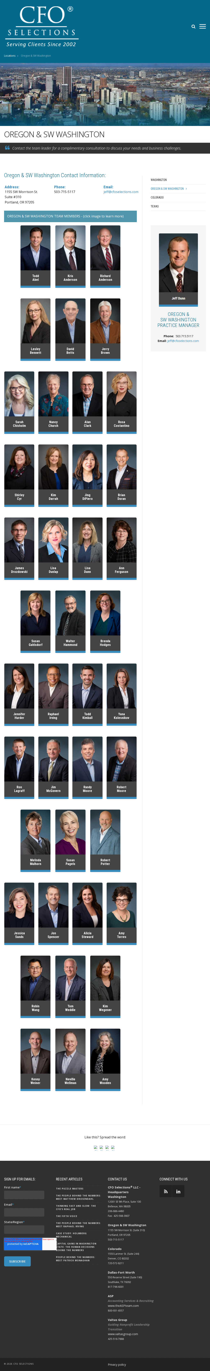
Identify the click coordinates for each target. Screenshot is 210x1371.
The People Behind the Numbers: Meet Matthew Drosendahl (78, 1197)
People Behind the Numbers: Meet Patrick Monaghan (75, 1259)
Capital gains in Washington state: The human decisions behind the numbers (76, 1247)
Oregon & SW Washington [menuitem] (167, 188)
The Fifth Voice (66, 1216)
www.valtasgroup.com (123, 1334)
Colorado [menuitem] (157, 197)
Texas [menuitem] (155, 206)
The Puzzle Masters (69, 1188)
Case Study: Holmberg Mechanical (71, 1235)
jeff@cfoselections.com (121, 192)
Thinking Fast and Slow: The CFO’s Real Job (76, 1207)
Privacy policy (117, 1364)
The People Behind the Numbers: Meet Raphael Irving (78, 1225)
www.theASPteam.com (123, 1306)
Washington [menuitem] (159, 180)
